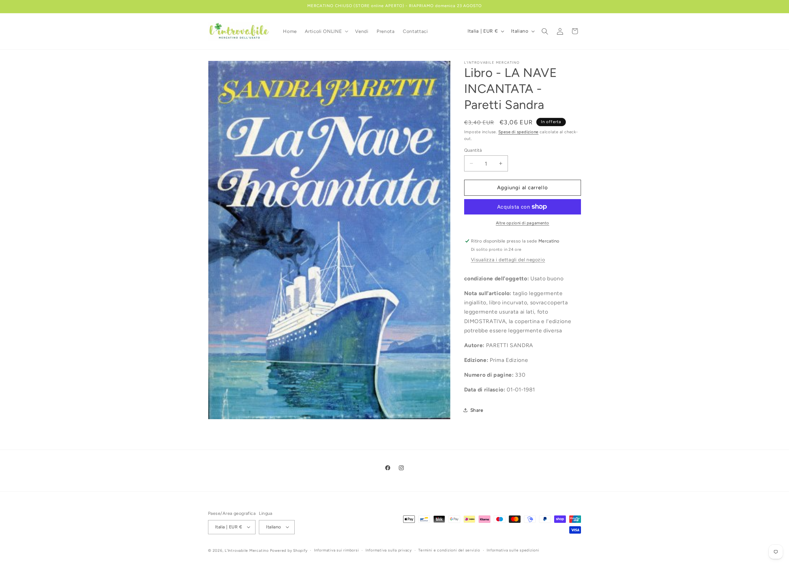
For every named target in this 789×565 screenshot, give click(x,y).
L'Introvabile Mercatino (247, 550)
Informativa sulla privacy (389, 550)
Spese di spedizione (518, 131)
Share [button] (476, 410)
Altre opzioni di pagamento (522, 222)
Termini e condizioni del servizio (449, 550)
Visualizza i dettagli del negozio (508, 259)
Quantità (473, 150)
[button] (326, 31)
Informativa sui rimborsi (336, 550)
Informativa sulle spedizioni (513, 550)
